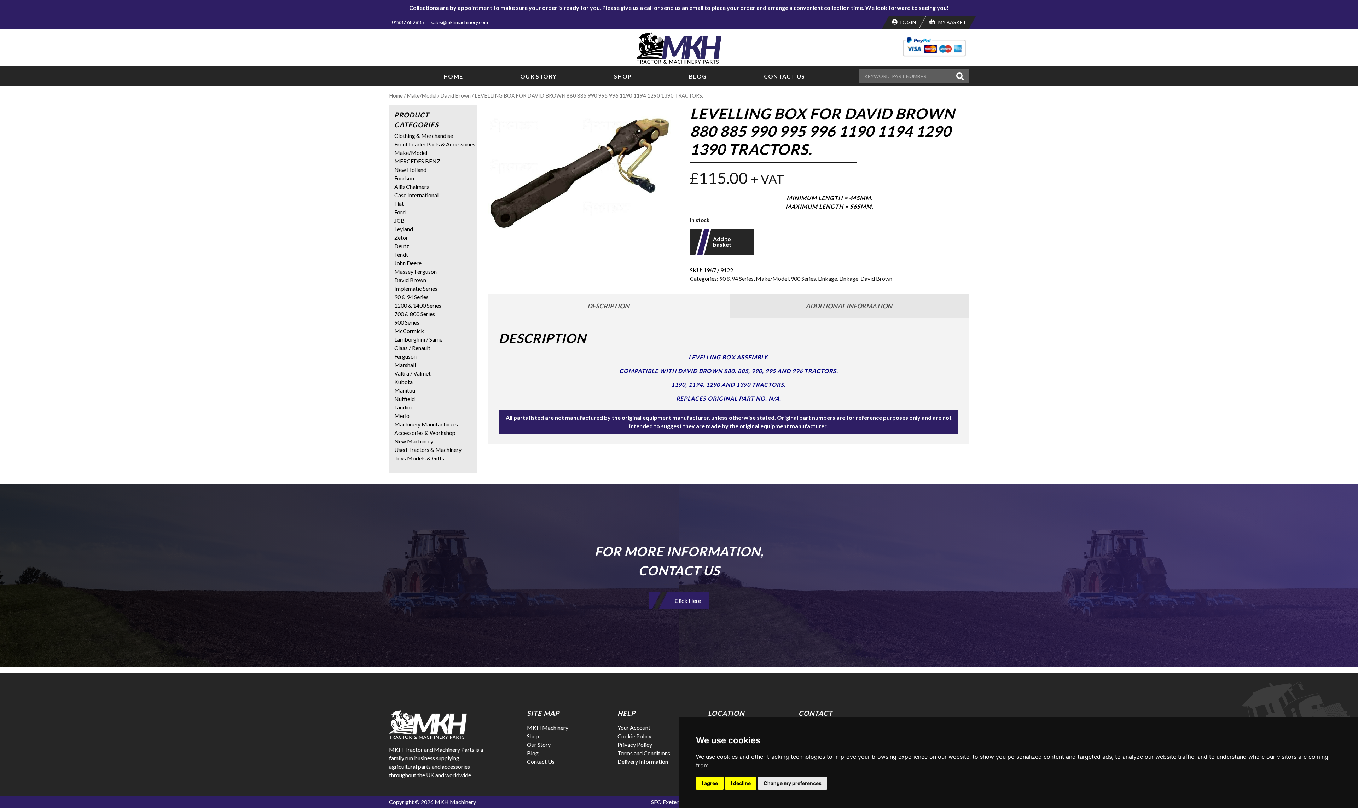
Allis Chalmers (411, 186)
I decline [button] (741, 783)
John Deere (408, 263)
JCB (399, 220)
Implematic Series (415, 288)
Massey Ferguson (415, 271)
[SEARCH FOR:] (907, 76)
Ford (400, 212)
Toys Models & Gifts (419, 458)
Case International (416, 195)
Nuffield (404, 398)
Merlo (402, 415)
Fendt (401, 254)
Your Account (633, 727)
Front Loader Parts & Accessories (434, 144)
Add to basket (722, 242)
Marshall (405, 364)
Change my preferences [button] (793, 783)
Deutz (401, 246)
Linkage (827, 278)
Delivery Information (642, 761)
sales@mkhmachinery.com (459, 22)
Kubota (403, 381)
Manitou (404, 390)
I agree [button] (710, 783)
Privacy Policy (634, 744)
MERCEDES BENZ (417, 161)
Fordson (404, 178)
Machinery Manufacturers (426, 424)
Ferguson (405, 356)
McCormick (409, 330)
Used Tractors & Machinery (428, 449)
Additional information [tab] (849, 306)
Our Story (538, 76)
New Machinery (413, 441)
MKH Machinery (547, 727)
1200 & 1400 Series (417, 305)
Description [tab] (608, 306)
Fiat (399, 203)
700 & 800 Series (414, 313)
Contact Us (784, 76)
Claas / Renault (412, 347)
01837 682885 (408, 22)
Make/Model (421, 95)
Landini (403, 407)
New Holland (410, 169)
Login (907, 22)
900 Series (803, 278)
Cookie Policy (634, 736)
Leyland (403, 229)
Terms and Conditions (643, 753)
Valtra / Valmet (412, 373)
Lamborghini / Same (418, 339)
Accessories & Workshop (424, 432)
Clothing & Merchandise (423, 135)
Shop (623, 76)
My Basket (951, 22)
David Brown (455, 95)
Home (453, 76)
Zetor (401, 237)
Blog (698, 76)
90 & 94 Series (736, 278)
